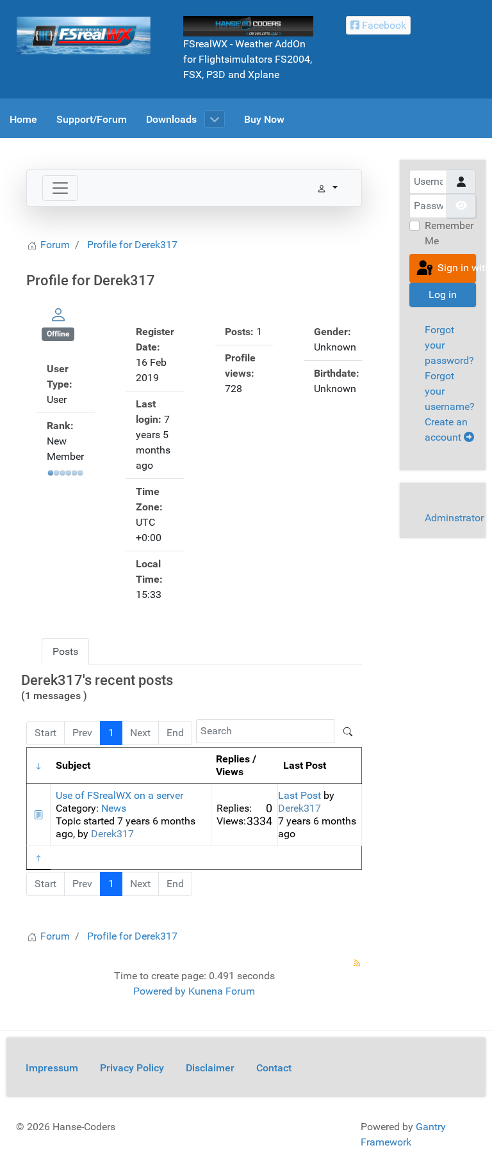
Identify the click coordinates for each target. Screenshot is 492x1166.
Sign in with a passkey (455, 268)
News (113, 808)
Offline (58, 333)
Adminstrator (454, 518)
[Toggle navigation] (60, 188)
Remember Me (449, 233)
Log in (443, 294)
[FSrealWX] (83, 35)
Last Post (299, 795)
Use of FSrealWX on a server (119, 795)
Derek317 (112, 834)
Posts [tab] (65, 651)
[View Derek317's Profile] (58, 314)
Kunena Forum (221, 991)
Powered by (159, 991)
